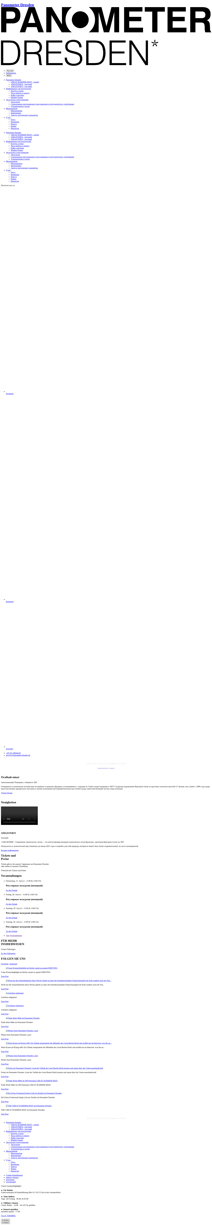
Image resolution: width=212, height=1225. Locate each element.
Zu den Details (11, 890)
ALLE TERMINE (8, 1216)
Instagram (13, 964)
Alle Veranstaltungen (14, 935)
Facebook (5, 964)
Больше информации (10, 850)
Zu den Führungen (8, 953)
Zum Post (4, 976)
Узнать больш (6, 793)
